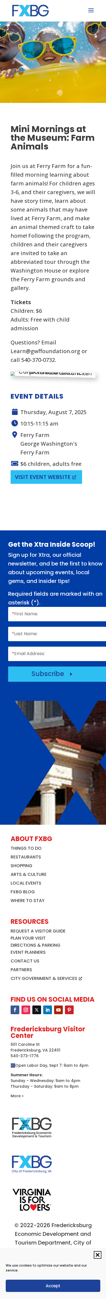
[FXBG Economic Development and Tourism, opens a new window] (32, 1140)
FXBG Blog (23, 892)
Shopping (21, 866)
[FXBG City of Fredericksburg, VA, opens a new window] (32, 1177)
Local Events (26, 883)
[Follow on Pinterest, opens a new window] (69, 1009)
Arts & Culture (28, 874)
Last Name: (25, 634)
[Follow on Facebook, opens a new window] (15, 1009)
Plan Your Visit (28, 938)
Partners (21, 970)
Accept (53, 1286)
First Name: (25, 614)
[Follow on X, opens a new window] (36, 1009)
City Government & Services (44, 978)
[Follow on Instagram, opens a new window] (25, 1009)
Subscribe (53, 673)
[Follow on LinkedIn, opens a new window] (47, 1009)
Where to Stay (28, 900)
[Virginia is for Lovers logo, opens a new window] (32, 1211)
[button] (97, 1255)
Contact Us (25, 961)
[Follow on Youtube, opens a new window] (58, 1009)
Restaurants (26, 857)
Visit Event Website (42, 477)
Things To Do (26, 848)
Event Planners (28, 952)
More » (17, 1096)
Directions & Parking (35, 945)
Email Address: (28, 653)
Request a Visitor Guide (38, 931)
